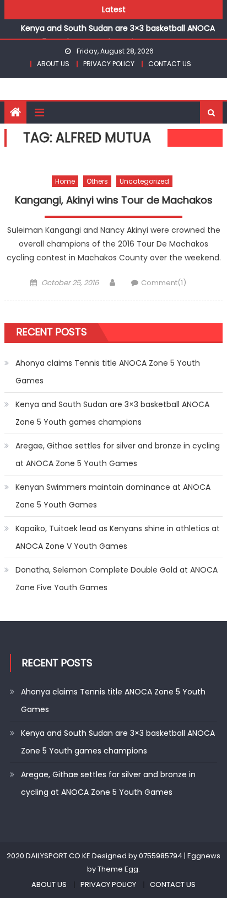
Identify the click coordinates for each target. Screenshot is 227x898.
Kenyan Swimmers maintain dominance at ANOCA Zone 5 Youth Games (112, 496)
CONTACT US (169, 63)
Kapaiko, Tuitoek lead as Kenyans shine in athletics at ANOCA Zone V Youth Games (117, 537)
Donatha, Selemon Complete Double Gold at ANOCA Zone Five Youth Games (116, 578)
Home (65, 181)
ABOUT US (53, 63)
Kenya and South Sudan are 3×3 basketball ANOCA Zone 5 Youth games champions (112, 413)
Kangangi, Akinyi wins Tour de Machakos (114, 200)
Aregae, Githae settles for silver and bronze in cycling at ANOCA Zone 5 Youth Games (117, 454)
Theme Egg (118, 869)
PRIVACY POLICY (108, 63)
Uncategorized (144, 181)
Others (97, 181)
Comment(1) (163, 282)
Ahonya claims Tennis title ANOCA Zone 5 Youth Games (107, 371)
